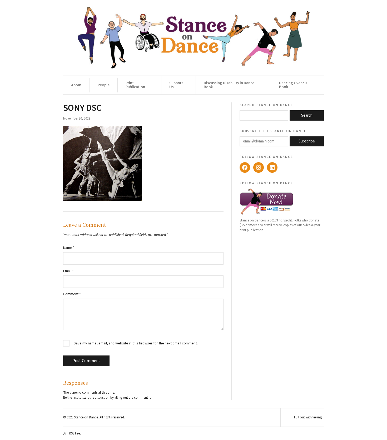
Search (306, 115)
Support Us (176, 85)
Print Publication (135, 85)
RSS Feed (75, 433)
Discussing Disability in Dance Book (229, 85)
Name (69, 247)
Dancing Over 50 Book (293, 85)
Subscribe (307, 141)
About (76, 85)
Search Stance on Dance (266, 104)
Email (68, 271)
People (104, 85)
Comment (72, 294)
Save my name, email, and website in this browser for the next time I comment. (136, 343)
